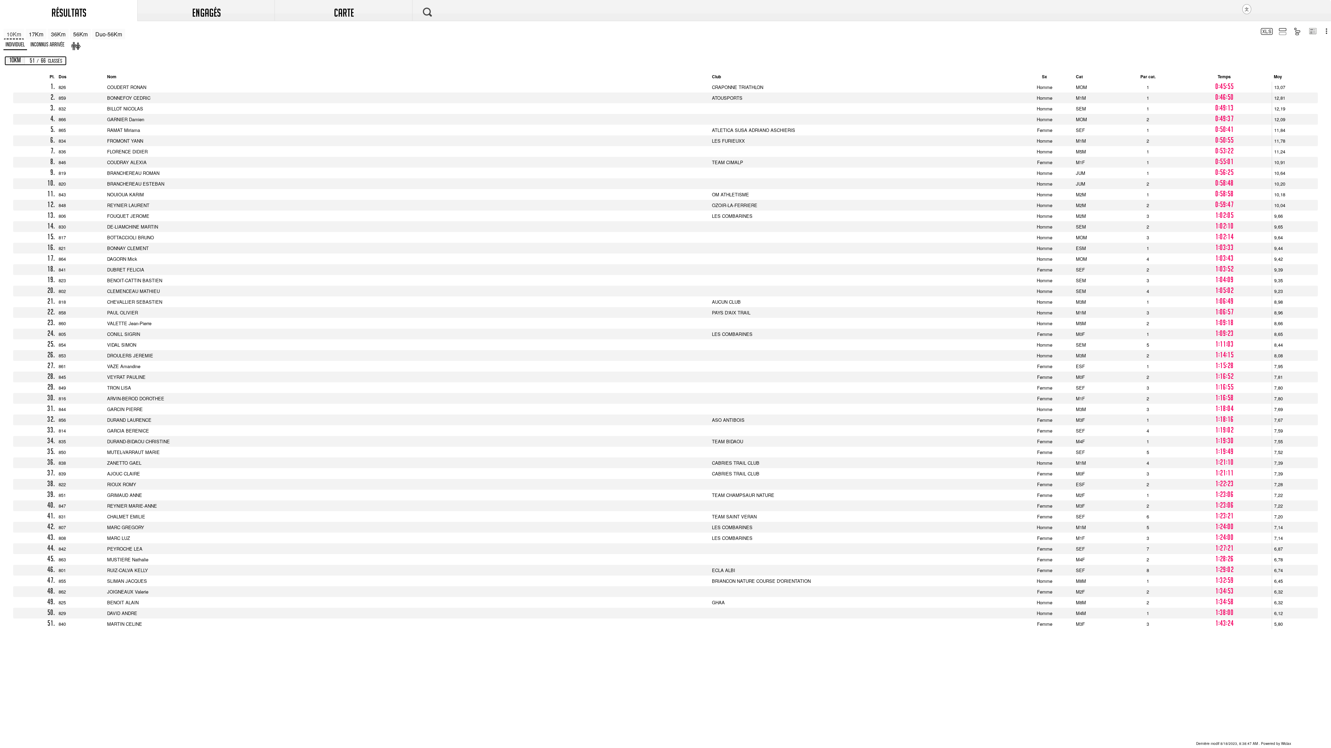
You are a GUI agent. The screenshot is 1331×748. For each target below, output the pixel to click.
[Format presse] (1312, 31)
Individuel (15, 45)
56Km (80, 34)
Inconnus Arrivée (47, 45)
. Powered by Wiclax (1243, 743)
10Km (14, 34)
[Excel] (1266, 32)
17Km (36, 34)
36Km (58, 34)
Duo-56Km (108, 34)
